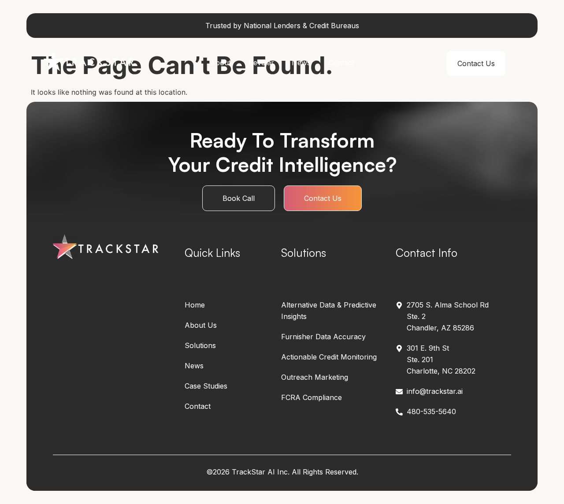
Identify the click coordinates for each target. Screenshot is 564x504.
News (301, 62)
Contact (341, 62)
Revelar (261, 62)
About (220, 62)
